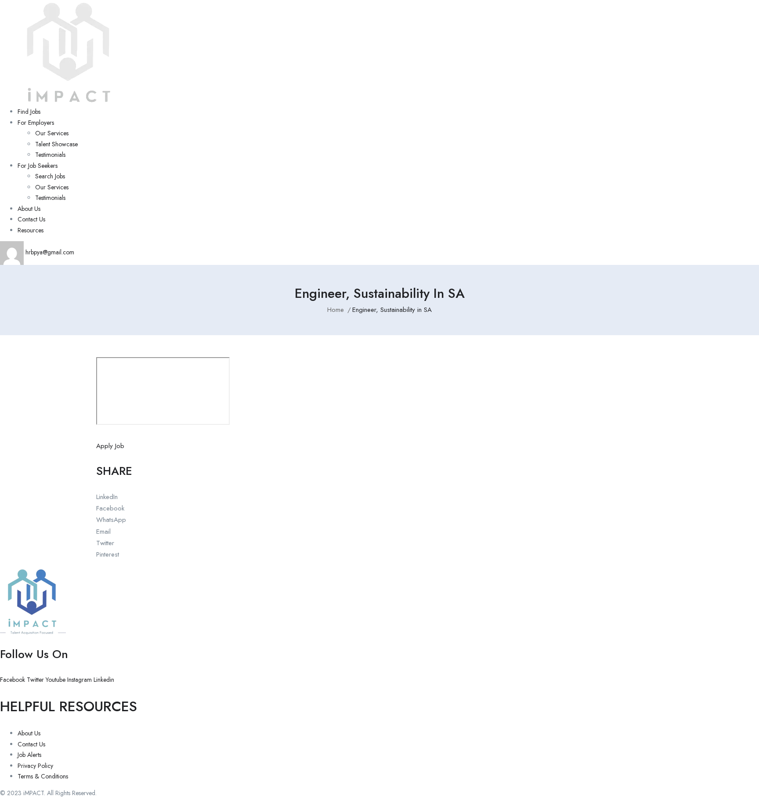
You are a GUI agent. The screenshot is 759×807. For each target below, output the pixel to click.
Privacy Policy (35, 765)
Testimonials (50, 154)
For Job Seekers (38, 165)
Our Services (52, 133)
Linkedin (104, 679)
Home (335, 310)
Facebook (13, 679)
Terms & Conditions (43, 776)
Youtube (56, 679)
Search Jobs (50, 176)
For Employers (36, 122)
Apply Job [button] (110, 446)
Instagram (80, 679)
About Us (29, 208)
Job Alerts (29, 754)
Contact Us (31, 219)
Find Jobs (29, 111)
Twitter (36, 679)
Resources (30, 230)
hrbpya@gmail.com (49, 252)
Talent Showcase (56, 144)
